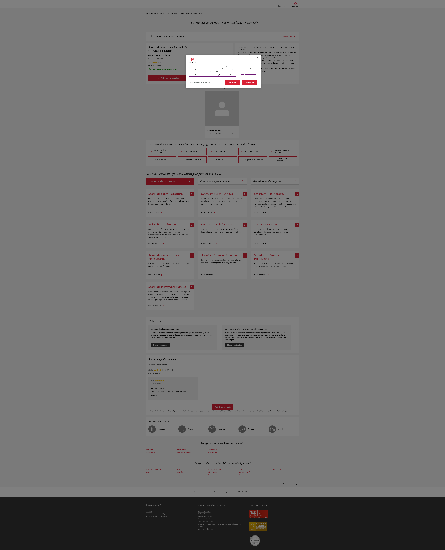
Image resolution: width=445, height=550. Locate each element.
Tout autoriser (250, 82)
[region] (223, 71)
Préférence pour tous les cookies (200, 82)
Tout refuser (232, 82)
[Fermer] (257, 57)
